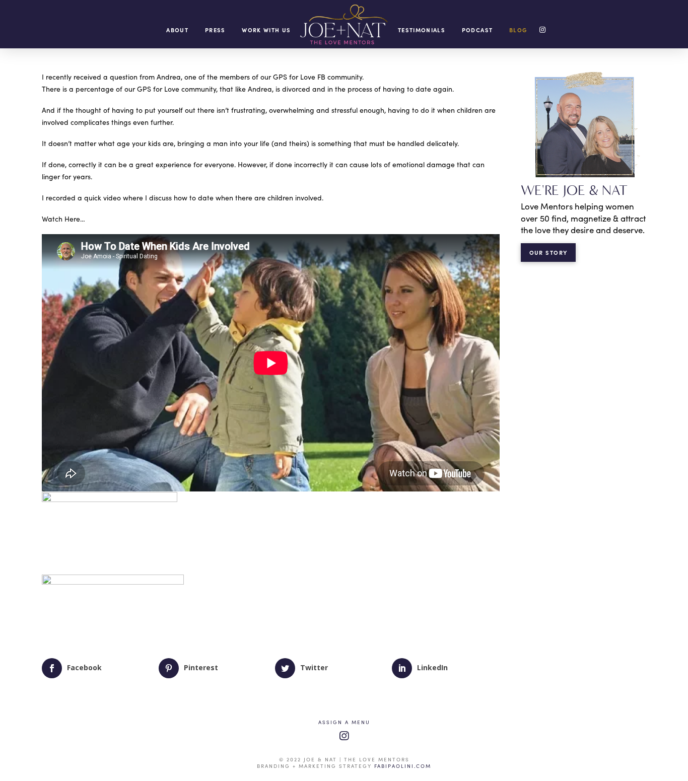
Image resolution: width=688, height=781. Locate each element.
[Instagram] (344, 736)
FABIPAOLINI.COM (402, 765)
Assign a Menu (344, 722)
